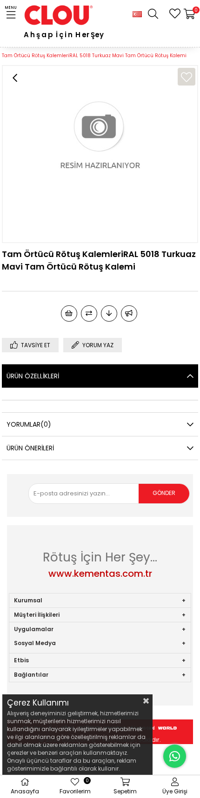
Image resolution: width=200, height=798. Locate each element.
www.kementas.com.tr (100, 573)
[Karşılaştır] (89, 313)
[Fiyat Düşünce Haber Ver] (109, 313)
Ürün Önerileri (30, 448)
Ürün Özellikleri (33, 376)
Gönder (164, 493)
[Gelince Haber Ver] (129, 313)
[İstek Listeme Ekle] (69, 313)
